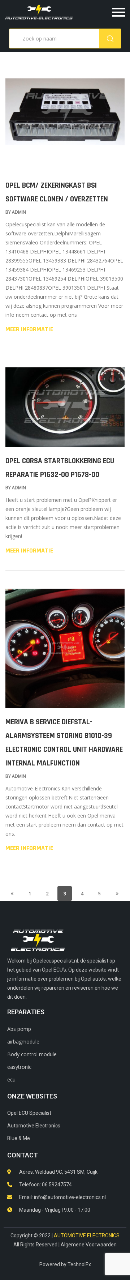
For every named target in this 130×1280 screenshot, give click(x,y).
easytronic (19, 1066)
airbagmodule (23, 1041)
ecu (11, 1079)
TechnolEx (79, 1264)
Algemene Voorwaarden (89, 1244)
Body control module (32, 1054)
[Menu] (103, 12)
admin (19, 212)
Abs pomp (19, 1028)
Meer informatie (29, 329)
